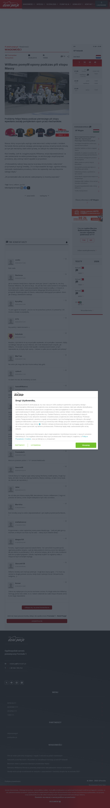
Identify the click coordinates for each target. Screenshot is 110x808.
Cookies (28, 439)
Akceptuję (86, 445)
